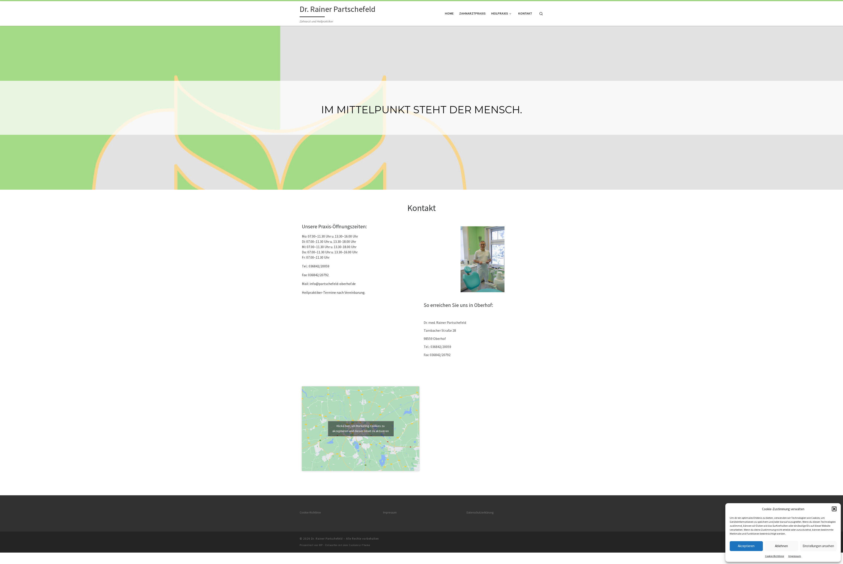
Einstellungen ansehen (818, 546)
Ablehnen (781, 546)
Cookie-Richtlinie (774, 556)
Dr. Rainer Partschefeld (327, 539)
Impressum (794, 556)
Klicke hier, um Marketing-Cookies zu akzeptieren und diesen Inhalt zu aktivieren (360, 428)
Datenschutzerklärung (480, 512)
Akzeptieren (746, 546)
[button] (834, 509)
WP (321, 545)
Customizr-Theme (359, 545)
